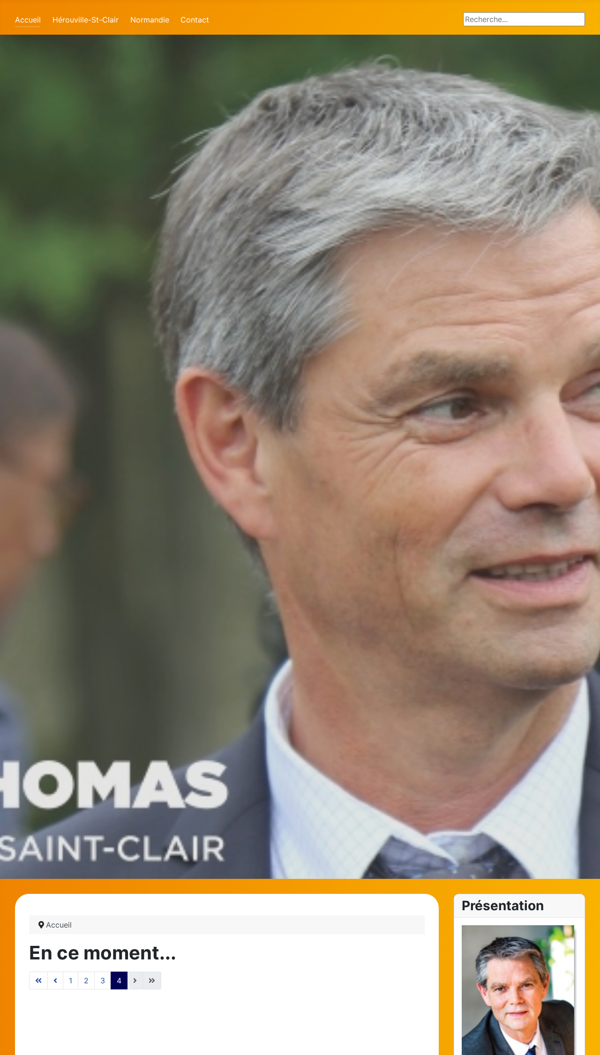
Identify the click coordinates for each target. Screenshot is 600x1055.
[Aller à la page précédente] (55, 980)
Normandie (149, 19)
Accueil (28, 19)
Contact (194, 19)
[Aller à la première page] (38, 980)
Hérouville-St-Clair (85, 19)
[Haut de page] (583, 1038)
